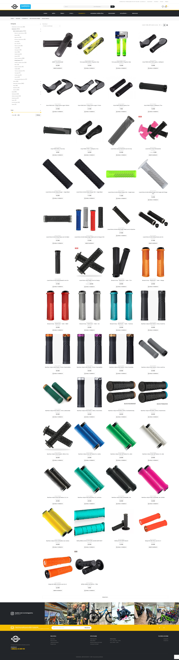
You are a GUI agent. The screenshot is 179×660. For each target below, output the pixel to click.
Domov (45, 13)
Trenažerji (16, 73)
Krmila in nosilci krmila (19, 39)
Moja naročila (53, 640)
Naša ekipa (92, 640)
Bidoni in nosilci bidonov (19, 33)
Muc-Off (16, 43)
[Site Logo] (15, 6)
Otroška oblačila (15, 96)
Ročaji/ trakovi (58, 60)
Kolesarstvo (82, 13)
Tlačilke (16, 68)
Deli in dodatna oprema (18, 31)
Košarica (156, 1)
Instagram (164, 628)
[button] (164, 25)
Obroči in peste (17, 45)
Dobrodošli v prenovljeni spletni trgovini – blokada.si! (132, 1)
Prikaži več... (105, 597)
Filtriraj (38, 115)
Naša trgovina (93, 639)
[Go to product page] (58, 44)
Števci (16, 64)
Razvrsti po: (45, 24)
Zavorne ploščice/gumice (20, 79)
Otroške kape (14, 98)
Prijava (166, 1)
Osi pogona (17, 50)
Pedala (16, 56)
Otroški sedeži (17, 54)
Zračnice (15, 89)
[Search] (112, 6)
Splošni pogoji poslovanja (96, 642)
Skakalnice (15, 87)
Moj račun (149, 1)
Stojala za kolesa (18, 66)
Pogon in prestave (18, 58)
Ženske (62, 13)
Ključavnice (17, 37)
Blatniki (16, 35)
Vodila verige (17, 75)
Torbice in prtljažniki (18, 71)
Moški (53, 13)
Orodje (16, 47)
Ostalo (16, 52)
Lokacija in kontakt (94, 644)
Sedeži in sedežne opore (19, 62)
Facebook (159, 628)
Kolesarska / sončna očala (97, 13)
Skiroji (92, 60)
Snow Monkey (111, 13)
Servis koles (135, 13)
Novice (161, 1)
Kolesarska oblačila (17, 83)
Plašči (14, 85)
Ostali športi (123, 13)
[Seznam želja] (163, 7)
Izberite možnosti (57, 68)
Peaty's (13, 100)
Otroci (71, 13)
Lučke (16, 41)
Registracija (53, 644)
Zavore (16, 77)
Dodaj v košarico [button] (90, 68)
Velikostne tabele (54, 642)
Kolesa (14, 81)
